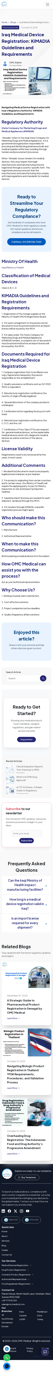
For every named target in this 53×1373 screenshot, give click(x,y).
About (4, 1236)
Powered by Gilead (42, 1356)
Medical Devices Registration (15, 1265)
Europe (5, 1326)
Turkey (40, 1319)
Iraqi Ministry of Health (13, 267)
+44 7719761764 (9, 1300)
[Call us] (6, 1366)
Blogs (13, 22)
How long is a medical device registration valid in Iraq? (25, 903)
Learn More (12, 1018)
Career (5, 1250)
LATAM (22, 1319)
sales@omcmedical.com (13, 1304)
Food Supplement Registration (16, 1284)
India (21, 1311)
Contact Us (7, 1254)
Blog (4, 1245)
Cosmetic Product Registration (16, 1274)
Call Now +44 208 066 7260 (26, 241)
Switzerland (7, 1322)
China (39, 1315)
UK (3, 1315)
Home (4, 22)
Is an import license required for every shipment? (25, 922)
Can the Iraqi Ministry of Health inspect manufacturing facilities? (25, 885)
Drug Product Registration (14, 1270)
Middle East (42, 1311)
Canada (22, 1315)
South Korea (7, 1318)
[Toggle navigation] (47, 4)
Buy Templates (28, 1177)
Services (6, 1240)
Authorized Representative (14, 1279)
